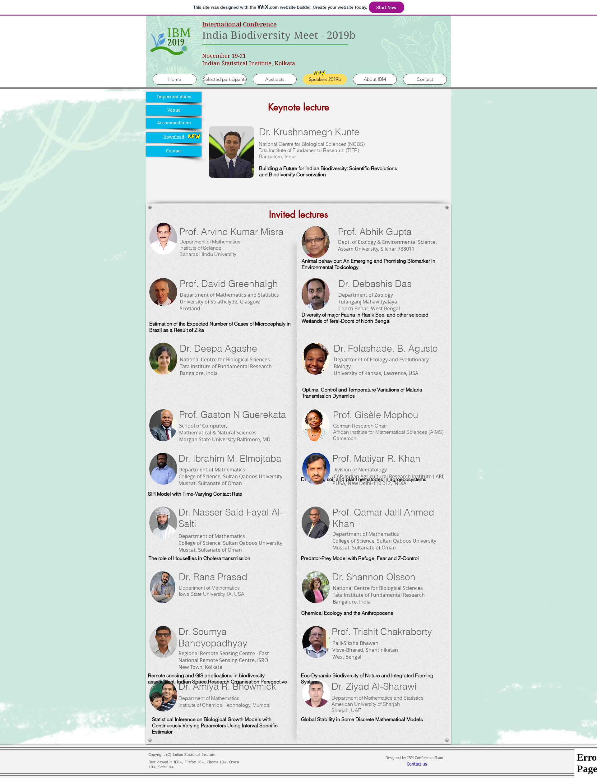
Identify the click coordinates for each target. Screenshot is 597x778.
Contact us (417, 764)
